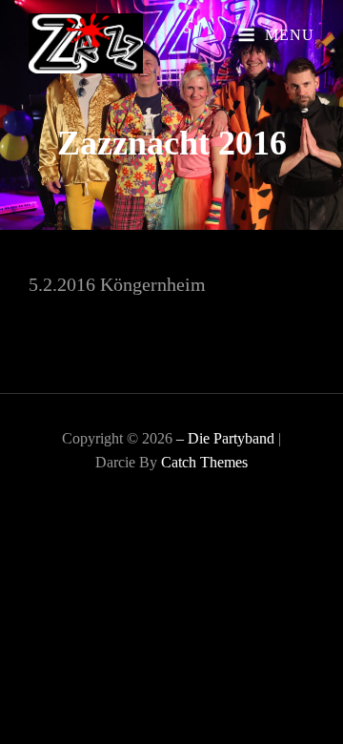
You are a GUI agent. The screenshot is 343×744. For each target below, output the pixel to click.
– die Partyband (225, 438)
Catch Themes (204, 462)
